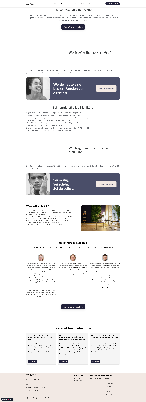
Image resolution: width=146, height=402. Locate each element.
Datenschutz (110, 381)
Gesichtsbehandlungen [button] (58, 3)
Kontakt (108, 386)
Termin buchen (94, 381)
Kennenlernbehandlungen (98, 378)
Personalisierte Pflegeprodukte (79, 379)
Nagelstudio (72, 3)
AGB (107, 378)
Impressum (109, 383)
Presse (108, 391)
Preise (91, 3)
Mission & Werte (111, 389)
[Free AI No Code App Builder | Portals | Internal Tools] (7, 399)
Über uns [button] (98, 3)
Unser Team (110, 394)
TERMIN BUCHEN (112, 3)
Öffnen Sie (32, 361)
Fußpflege (83, 3)
